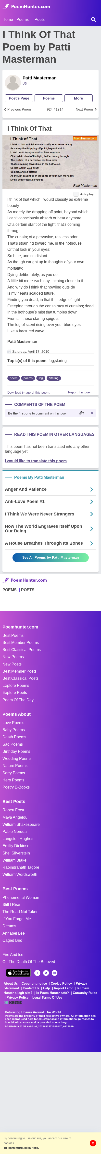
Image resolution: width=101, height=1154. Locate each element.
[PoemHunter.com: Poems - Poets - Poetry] (26, 6)
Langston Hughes (17, 839)
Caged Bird (12, 940)
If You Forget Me (16, 919)
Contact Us (31, 988)
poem (13, 378)
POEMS (9, 590)
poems (28, 378)
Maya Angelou (14, 817)
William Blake (14, 860)
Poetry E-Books (16, 787)
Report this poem (80, 392)
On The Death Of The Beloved (28, 962)
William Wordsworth (19, 874)
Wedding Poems (16, 758)
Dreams (9, 926)
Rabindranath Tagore (20, 867)
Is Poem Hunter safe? (52, 993)
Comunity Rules (85, 993)
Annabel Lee (13, 933)
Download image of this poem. (28, 392)
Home (7, 19)
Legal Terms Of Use (47, 997)
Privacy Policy (17, 997)
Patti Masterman (40, 77)
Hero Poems (13, 780)
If (3, 947)
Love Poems (13, 723)
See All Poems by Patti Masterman (50, 557)
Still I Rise (11, 905)
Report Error (63, 988)
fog (41, 378)
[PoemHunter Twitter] (46, 973)
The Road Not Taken (20, 912)
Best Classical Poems (21, 650)
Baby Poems (13, 730)
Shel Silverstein (16, 853)
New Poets (12, 664)
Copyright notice (34, 983)
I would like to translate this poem (36, 461)
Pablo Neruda (14, 831)
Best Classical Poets (20, 678)
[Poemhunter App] (18, 973)
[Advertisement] (50, 1102)
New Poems (13, 657)
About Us (11, 983)
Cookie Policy (61, 983)
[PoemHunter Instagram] (54, 973)
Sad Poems (12, 744)
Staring (54, 378)
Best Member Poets (19, 671)
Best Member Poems (20, 642)
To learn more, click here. (21, 1148)
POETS (28, 590)
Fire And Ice (12, 955)
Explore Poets (14, 692)
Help (46, 988)
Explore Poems (15, 685)
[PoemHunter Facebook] (37, 973)
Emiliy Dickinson (17, 846)
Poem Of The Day (18, 700)
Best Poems (13, 635)
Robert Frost (13, 810)
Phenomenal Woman (20, 897)
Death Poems (14, 737)
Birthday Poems (16, 751)
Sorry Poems (13, 773)
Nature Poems (14, 766)
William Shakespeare (21, 824)
